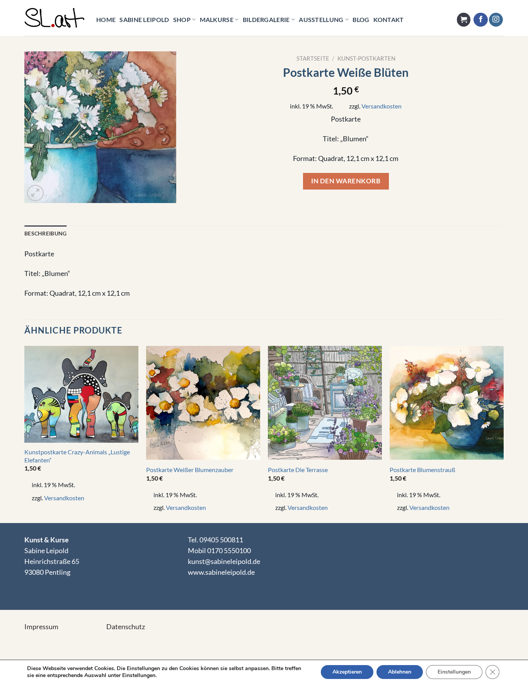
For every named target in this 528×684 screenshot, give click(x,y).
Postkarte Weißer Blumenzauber (189, 469)
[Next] (503, 433)
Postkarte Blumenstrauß (422, 469)
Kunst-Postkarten (366, 58)
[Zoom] (35, 193)
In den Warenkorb (345, 181)
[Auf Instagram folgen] (496, 20)
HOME (106, 19)
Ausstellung (321, 19)
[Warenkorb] (463, 20)
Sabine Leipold (144, 19)
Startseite (312, 58)
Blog (361, 19)
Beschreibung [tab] (45, 233)
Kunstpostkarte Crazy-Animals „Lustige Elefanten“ (77, 456)
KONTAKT (388, 19)
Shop (182, 19)
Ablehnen (399, 672)
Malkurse (217, 19)
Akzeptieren (347, 672)
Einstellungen (454, 672)
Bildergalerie (266, 19)
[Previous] (25, 433)
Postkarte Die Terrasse (298, 469)
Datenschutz (125, 627)
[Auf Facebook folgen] (480, 20)
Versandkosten (381, 106)
